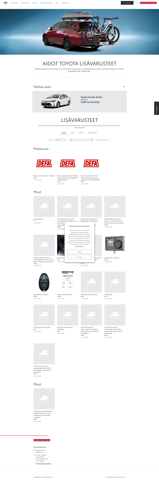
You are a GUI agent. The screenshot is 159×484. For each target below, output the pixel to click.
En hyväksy (79, 257)
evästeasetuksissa (79, 246)
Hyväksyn (79, 251)
